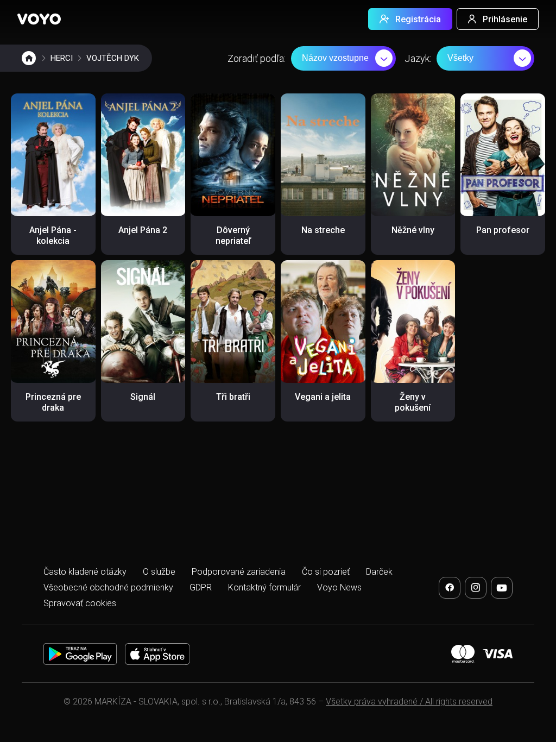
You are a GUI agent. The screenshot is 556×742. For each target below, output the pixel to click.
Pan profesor (502, 230)
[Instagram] (475, 588)
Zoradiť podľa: (257, 58)
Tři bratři (233, 397)
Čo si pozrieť (326, 572)
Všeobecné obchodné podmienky (108, 587)
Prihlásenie (505, 19)
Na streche (323, 230)
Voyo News (339, 587)
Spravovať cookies (79, 603)
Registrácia (418, 19)
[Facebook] (449, 588)
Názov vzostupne (335, 57)
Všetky (460, 57)
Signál (142, 397)
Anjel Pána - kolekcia (53, 235)
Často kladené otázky (85, 572)
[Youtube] (502, 588)
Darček (379, 572)
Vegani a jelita (323, 397)
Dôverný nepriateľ (233, 235)
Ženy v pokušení (413, 402)
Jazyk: (418, 58)
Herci (61, 58)
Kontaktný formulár (264, 587)
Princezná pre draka (53, 402)
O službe (159, 572)
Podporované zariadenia (239, 572)
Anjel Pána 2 (142, 230)
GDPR (200, 587)
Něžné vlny (412, 230)
